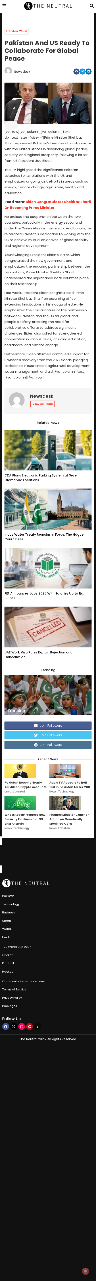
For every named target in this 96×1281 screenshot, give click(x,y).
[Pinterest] (29, 1026)
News (53, 791)
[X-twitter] (13, 1026)
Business (8, 912)
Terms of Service (14, 989)
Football (8, 963)
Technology (66, 791)
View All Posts (42, 404)
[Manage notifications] (85, 1271)
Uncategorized (14, 791)
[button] (76, 72)
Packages (9, 1006)
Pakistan (12, 31)
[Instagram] (21, 1026)
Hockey (7, 971)
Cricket (7, 955)
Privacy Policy (12, 998)
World (23, 31)
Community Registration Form (23, 981)
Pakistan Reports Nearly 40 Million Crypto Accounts (25, 784)
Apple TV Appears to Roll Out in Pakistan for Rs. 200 (69, 784)
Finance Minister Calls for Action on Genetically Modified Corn (69, 819)
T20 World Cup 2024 (16, 947)
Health (7, 937)
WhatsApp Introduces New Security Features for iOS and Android (24, 819)
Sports (7, 921)
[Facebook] (5, 1026)
